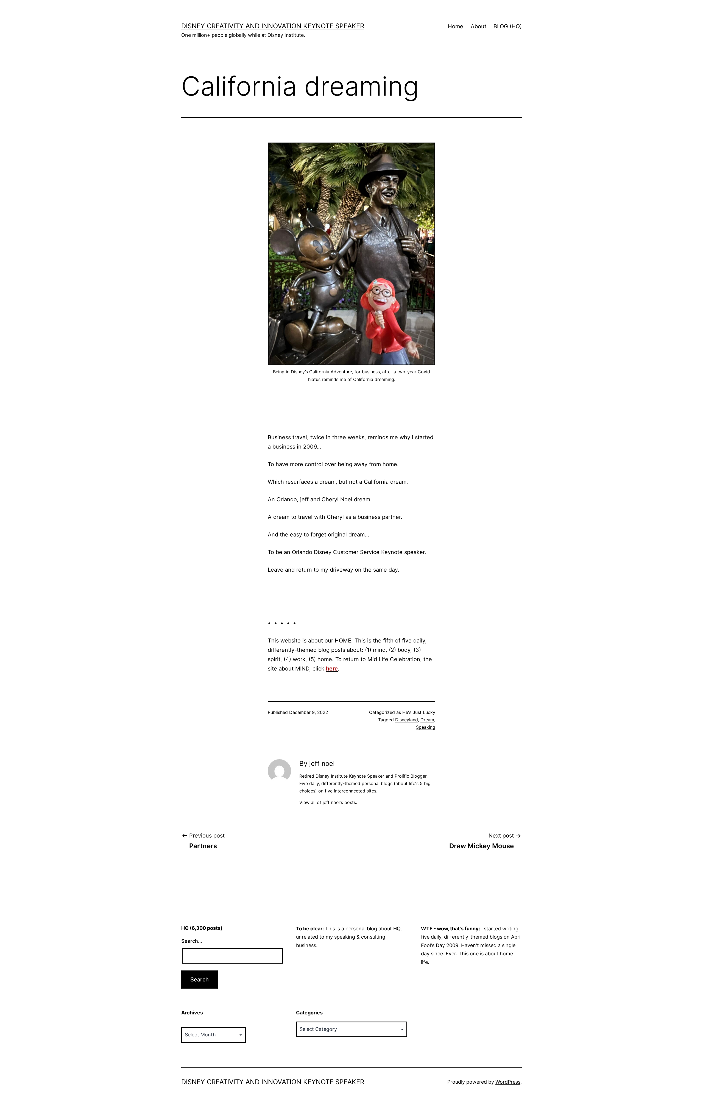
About (478, 26)
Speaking (425, 727)
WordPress (507, 1082)
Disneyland (406, 719)
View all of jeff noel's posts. (328, 802)
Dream (427, 719)
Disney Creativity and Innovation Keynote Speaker (272, 26)
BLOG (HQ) (507, 26)
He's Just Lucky (418, 712)
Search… (191, 941)
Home (455, 26)
